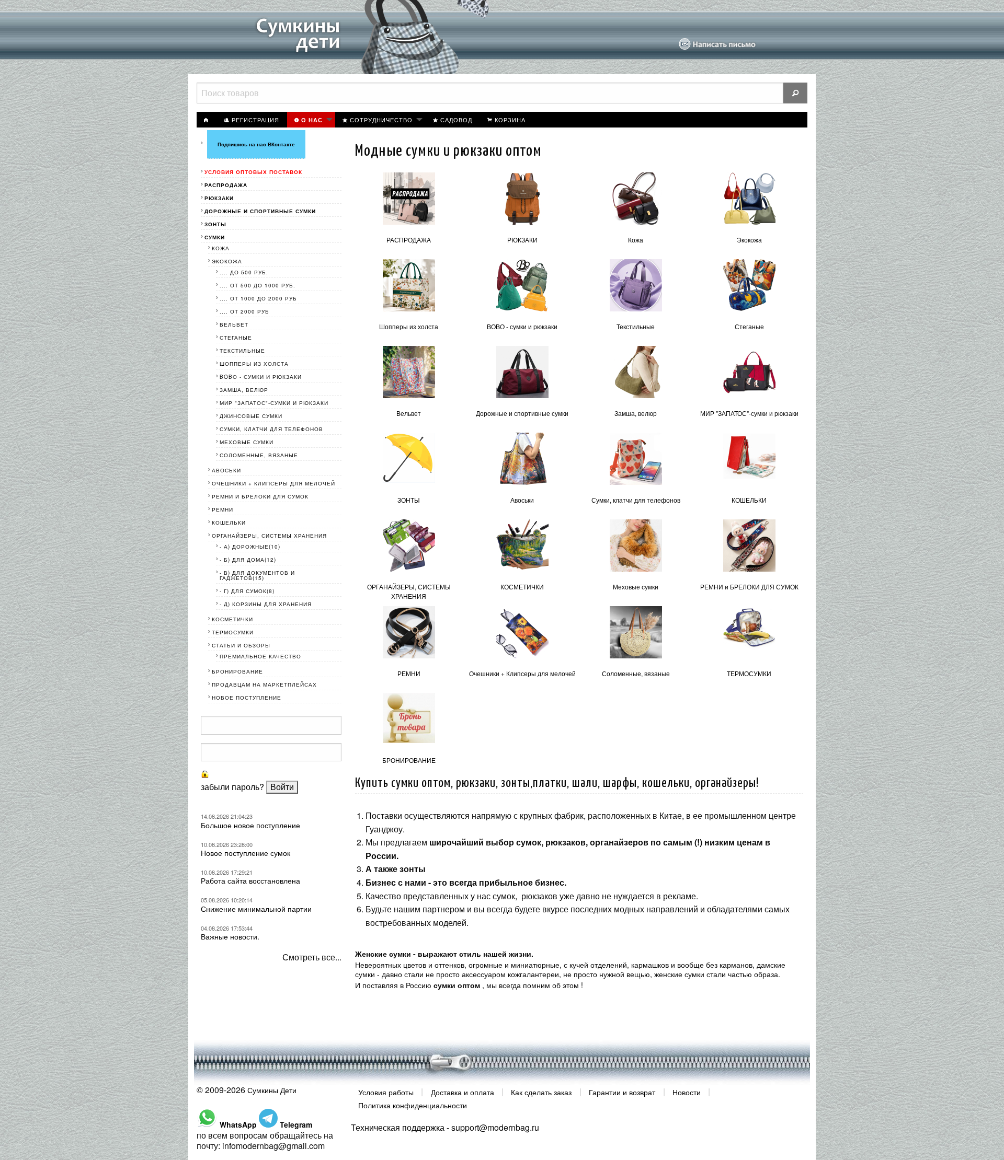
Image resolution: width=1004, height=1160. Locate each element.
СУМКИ (214, 237)
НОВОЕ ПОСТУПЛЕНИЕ (246, 697)
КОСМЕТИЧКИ (522, 586)
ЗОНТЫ (408, 499)
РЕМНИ (408, 673)
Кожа (635, 239)
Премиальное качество (260, 656)
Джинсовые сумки (251, 416)
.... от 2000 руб (244, 311)
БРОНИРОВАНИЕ (409, 760)
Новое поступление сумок (245, 853)
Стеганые (749, 326)
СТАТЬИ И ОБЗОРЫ (241, 645)
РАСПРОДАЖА (408, 239)
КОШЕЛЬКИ (749, 499)
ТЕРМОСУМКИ (749, 673)
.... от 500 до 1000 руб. (257, 285)
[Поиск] (795, 93)
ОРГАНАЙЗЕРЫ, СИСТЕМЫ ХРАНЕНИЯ (409, 591)
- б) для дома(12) (248, 559)
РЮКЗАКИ (522, 239)
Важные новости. (230, 936)
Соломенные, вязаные (636, 673)
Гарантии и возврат (622, 1091)
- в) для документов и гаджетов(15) (257, 575)
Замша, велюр (635, 413)
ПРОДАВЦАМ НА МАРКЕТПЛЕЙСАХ (264, 684)
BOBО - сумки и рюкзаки (522, 326)
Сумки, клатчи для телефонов (635, 499)
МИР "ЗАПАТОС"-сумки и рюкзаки (749, 413)
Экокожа (749, 239)
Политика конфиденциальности (412, 1105)
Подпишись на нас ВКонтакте (256, 144)
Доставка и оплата (462, 1091)
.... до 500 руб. (244, 272)
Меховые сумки (635, 586)
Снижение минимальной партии (256, 908)
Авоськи (522, 499)
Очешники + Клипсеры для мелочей (522, 673)
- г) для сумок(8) (247, 591)
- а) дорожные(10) (250, 546)
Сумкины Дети (271, 1090)
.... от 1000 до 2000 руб (258, 298)
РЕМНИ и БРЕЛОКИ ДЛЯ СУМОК (749, 586)
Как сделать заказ (541, 1091)
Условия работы (386, 1091)
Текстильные (636, 326)
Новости (686, 1091)
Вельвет (408, 413)
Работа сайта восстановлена (250, 880)
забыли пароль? (232, 787)
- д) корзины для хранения (266, 604)
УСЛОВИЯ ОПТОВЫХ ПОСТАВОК (253, 172)
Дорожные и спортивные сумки (522, 413)
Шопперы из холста (408, 326)
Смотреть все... (311, 957)
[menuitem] (206, 119)
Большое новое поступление (250, 825)
